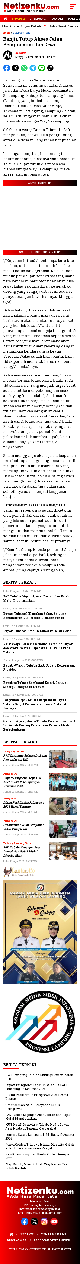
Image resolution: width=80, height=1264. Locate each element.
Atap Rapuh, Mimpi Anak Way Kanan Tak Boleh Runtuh (36, 1166)
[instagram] (45, 1224)
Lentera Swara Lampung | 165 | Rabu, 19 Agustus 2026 (40, 1136)
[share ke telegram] (33, 70)
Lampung (37, 19)
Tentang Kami (53, 1234)
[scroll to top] (74, 1239)
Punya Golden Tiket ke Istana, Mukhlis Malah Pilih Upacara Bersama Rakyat (39, 1146)
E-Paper (18, 19)
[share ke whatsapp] (25, 70)
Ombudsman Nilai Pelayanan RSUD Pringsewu (23, 827)
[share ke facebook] (7, 70)
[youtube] (54, 1224)
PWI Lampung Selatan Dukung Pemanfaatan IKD (25, 757)
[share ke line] (42, 70)
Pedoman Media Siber (52, 1240)
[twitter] (35, 1224)
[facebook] (25, 1224)
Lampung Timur (22, 32)
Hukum (56, 19)
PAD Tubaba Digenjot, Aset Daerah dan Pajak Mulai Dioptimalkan (21, 851)
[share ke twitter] (16, 70)
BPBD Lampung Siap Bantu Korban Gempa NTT (37, 1156)
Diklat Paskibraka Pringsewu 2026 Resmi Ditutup (23, 804)
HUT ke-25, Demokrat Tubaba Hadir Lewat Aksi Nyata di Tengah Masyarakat (37, 1126)
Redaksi (20, 53)
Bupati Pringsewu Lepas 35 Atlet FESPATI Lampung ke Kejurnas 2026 (22, 782)
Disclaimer (16, 1240)
